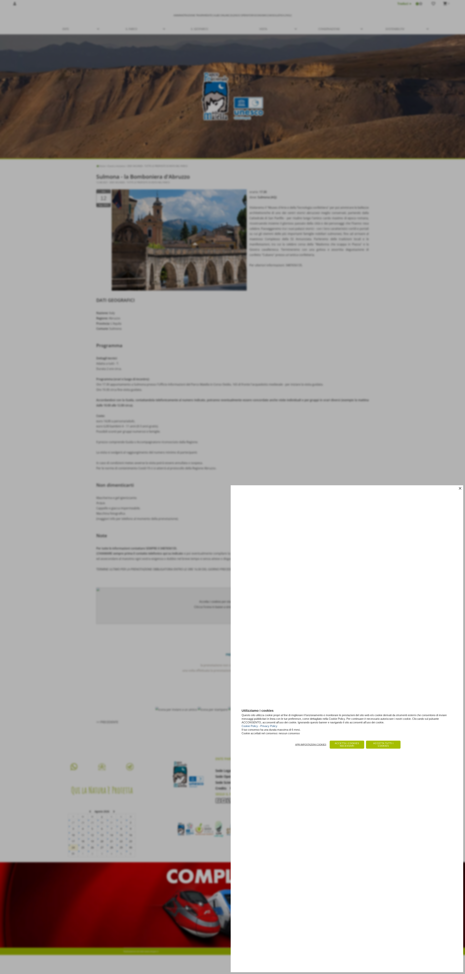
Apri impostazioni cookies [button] (310, 744)
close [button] (460, 488)
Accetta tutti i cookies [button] (383, 744)
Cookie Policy (250, 726)
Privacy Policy (268, 726)
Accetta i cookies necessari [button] (347, 744)
